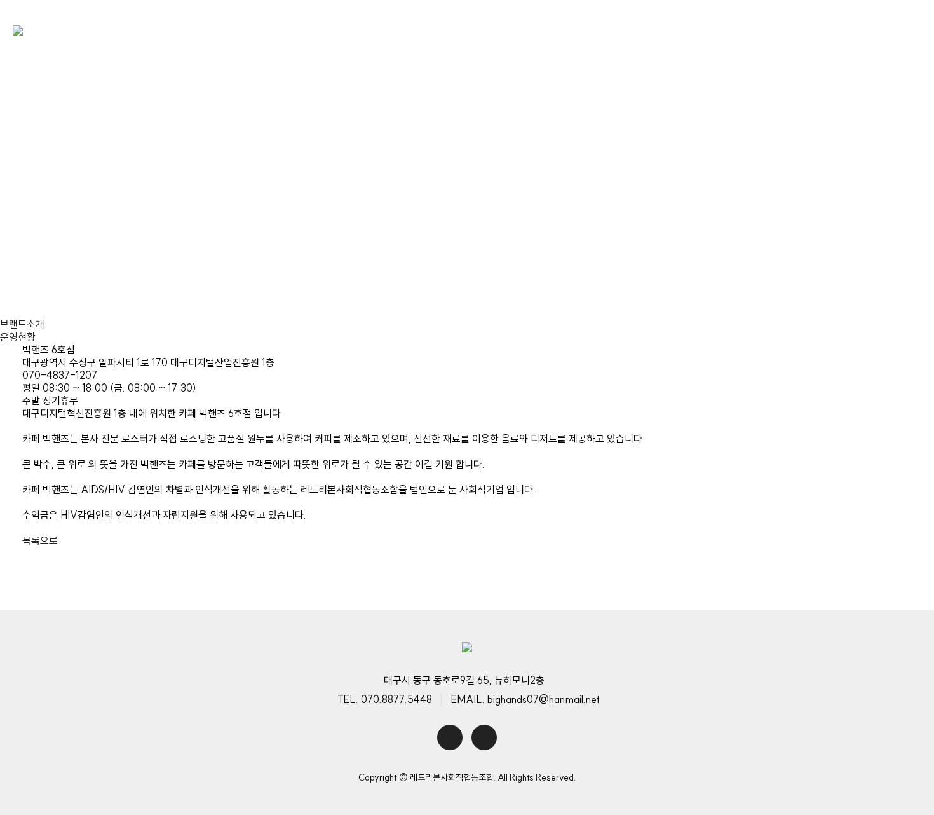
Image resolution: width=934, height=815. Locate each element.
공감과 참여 (661, 31)
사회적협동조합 (768, 31)
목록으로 (40, 540)
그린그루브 (110, 246)
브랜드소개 (22, 324)
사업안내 (474, 31)
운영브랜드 (564, 31)
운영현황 (18, 337)
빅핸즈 (38, 246)
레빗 (176, 246)
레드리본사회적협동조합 (354, 31)
